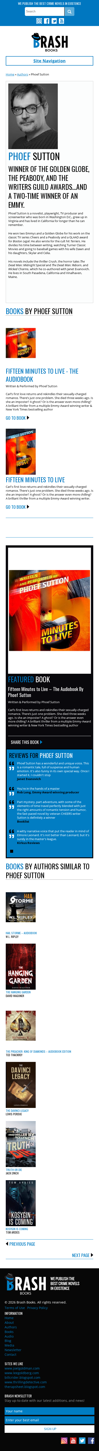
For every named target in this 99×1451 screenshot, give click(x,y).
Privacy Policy (37, 1308)
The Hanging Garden (18, 992)
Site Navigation (49, 61)
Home (10, 74)
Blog (8, 1340)
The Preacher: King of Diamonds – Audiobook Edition (38, 1051)
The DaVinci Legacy (17, 1111)
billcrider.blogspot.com (22, 1377)
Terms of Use (15, 1308)
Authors (22, 74)
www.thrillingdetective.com (26, 1382)
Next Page (81, 1255)
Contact (10, 1354)
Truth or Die (14, 1170)
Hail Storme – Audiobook (21, 933)
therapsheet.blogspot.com (25, 1387)
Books (9, 1332)
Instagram (39, 21)
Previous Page (22, 1243)
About (9, 1322)
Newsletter (13, 1350)
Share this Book (25, 742)
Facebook (46, 21)
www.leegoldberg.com (22, 1373)
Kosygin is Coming (17, 1229)
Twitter (54, 21)
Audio (9, 1336)
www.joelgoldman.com (22, 1368)
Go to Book (16, 417)
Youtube (61, 21)
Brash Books (50, 42)
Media (9, 1345)
